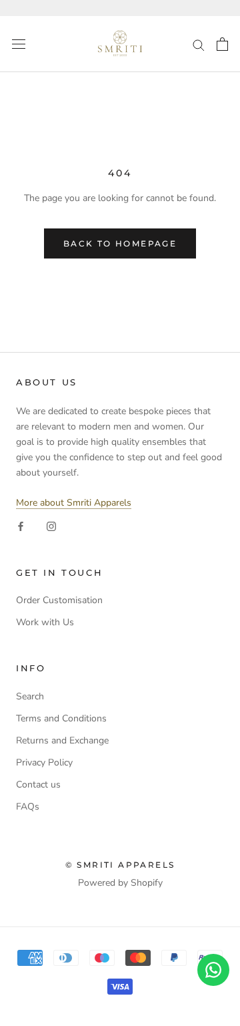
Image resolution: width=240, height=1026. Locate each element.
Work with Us (45, 622)
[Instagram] (51, 526)
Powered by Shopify (120, 882)
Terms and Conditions (61, 718)
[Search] (199, 44)
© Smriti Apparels (120, 865)
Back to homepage (120, 243)
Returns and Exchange (62, 740)
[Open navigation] (18, 44)
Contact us (38, 784)
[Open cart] (222, 44)
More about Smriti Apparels (73, 502)
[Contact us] (213, 970)
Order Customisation (59, 600)
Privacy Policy (44, 762)
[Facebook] (20, 526)
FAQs (27, 806)
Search (30, 696)
